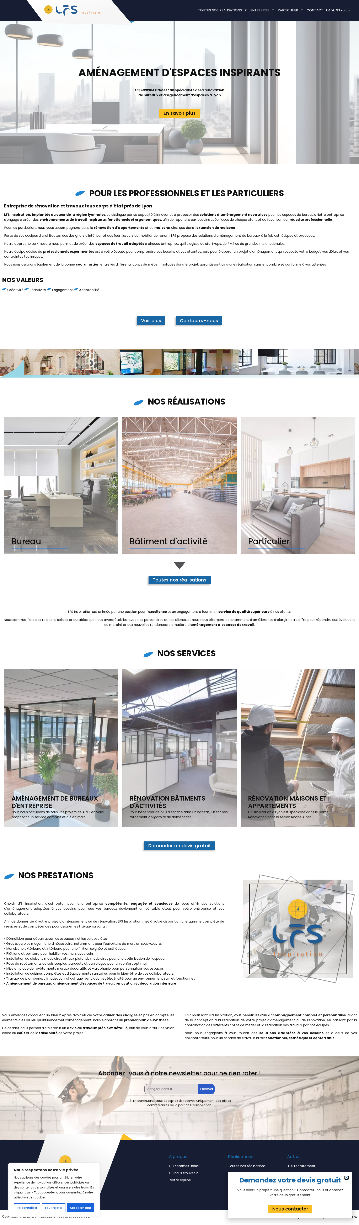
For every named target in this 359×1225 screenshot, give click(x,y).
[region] (54, 1190)
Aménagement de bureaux (29, 983)
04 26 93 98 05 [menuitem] (338, 10)
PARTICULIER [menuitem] (288, 10)
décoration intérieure (158, 983)
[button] (346, 1177)
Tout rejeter (54, 1208)
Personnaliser (27, 1208)
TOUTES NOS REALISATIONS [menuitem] (220, 10)
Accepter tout (80, 1208)
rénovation (125, 983)
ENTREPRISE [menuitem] (259, 10)
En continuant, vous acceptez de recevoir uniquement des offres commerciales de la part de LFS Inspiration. (181, 1103)
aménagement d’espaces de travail (83, 983)
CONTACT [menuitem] (315, 10)
